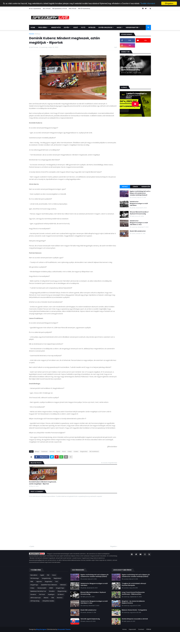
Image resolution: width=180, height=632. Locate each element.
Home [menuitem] (33, 27)
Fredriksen (44, 451)
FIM (48, 575)
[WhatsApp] (61, 457)
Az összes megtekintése (109, 463)
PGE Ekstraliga (34, 578)
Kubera (76, 451)
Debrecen (63, 585)
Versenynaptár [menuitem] (132, 27)
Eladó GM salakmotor (138, 231)
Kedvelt (125, 187)
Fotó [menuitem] (83, 27)
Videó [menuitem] (75, 27)
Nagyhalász (83, 451)
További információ (147, 3)
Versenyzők (145, 187)
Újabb (32, 546)
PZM (52, 597)
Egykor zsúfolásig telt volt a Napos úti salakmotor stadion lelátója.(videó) (140, 193)
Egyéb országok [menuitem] (105, 27)
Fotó (56, 581)
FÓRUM (148, 629)
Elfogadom (169, 3)
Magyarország (62, 591)
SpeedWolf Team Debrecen (49, 585)
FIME (31, 581)
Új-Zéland (60, 594)
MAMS (51, 588)
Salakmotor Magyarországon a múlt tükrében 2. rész (139, 222)
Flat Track (42, 594)
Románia (59, 597)
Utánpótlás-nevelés (48, 601)
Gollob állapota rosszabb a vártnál (135, 619)
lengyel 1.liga (34, 585)
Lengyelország (46, 578)
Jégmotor (39, 581)
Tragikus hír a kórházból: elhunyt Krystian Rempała (134, 584)
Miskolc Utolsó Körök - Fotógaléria (134, 610)
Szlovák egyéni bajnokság (90, 619)
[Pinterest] (56, 457)
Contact (141, 629)
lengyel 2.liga (60, 588)
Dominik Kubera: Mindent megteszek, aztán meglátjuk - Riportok (42, 483)
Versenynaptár (42, 588)
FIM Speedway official (59, 8)
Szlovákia (51, 591)
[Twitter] (52, 457)
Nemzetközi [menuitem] (56, 27)
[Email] (66, 457)
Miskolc (46, 597)
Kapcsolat (132, 629)
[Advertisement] (135, 151)
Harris (58, 451)
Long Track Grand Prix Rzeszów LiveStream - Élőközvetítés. (133, 593)
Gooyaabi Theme (64, 629)
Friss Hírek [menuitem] (42, 27)
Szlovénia (33, 594)
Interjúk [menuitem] (91, 27)
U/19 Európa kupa (35, 597)
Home (124, 629)
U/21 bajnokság (34, 601)
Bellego (37, 34)
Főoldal (31, 34)
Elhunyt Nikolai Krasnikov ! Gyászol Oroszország (132, 68)
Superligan (51, 594)
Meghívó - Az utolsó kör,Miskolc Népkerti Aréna (133, 602)
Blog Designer (41, 629)
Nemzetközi (33, 575)
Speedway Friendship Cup (38, 591)
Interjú (70, 451)
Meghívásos (57, 578)
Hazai (64, 451)
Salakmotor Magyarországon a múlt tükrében (139, 203)
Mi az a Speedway (35, 8)
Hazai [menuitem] (119, 27)
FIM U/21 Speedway (84, 8)
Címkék (135, 187)
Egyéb (42, 575)
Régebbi (113, 546)
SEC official (46, 8)
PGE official (72, 8)
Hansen (52, 451)
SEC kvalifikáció (94, 451)
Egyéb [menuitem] (66, 27)
